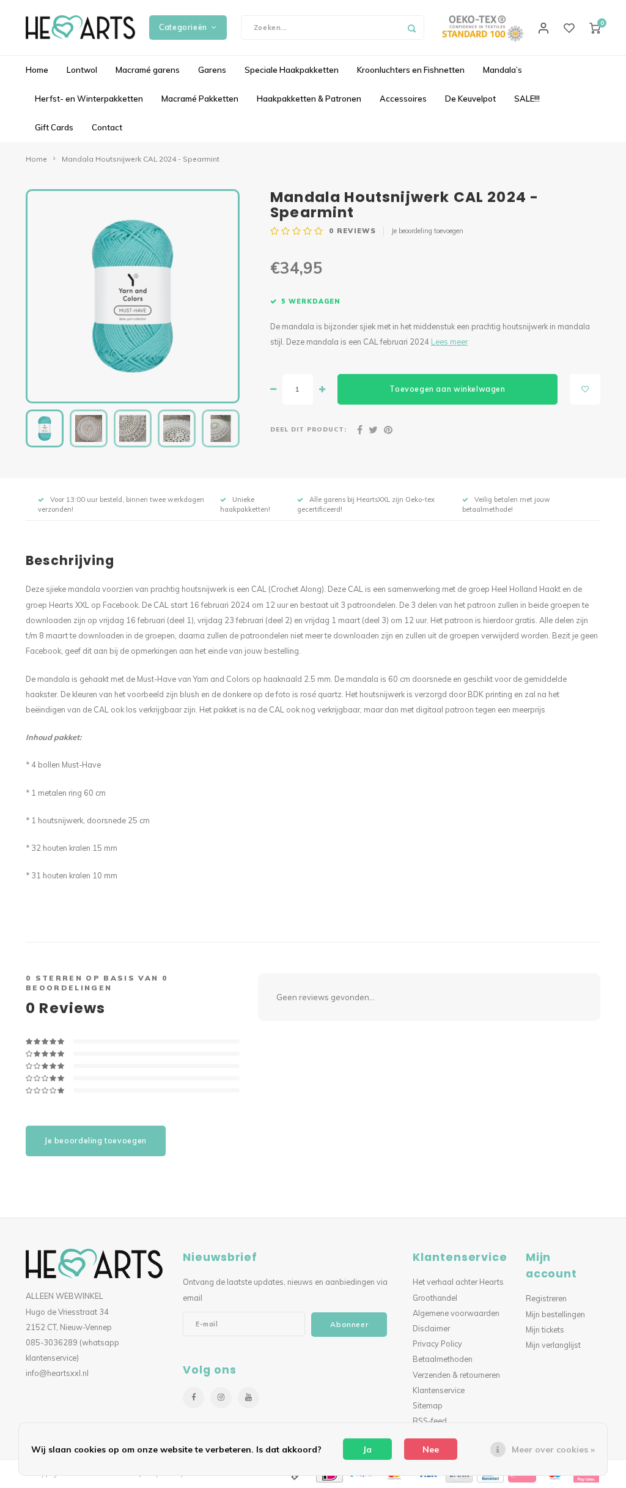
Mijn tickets (545, 1329)
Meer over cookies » (553, 1449)
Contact (107, 127)
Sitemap (428, 1405)
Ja (367, 1449)
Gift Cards (54, 127)
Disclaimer (431, 1328)
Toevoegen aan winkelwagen (447, 389)
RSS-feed (430, 1421)
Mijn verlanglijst (553, 1345)
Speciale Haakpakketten (292, 70)
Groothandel (435, 1298)
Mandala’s (502, 70)
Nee (430, 1449)
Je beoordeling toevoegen (427, 230)
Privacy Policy (437, 1343)
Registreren (546, 1298)
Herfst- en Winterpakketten (89, 98)
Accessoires (403, 98)
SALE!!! (527, 98)
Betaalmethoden (443, 1359)
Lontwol (82, 70)
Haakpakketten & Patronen (309, 98)
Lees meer (449, 341)
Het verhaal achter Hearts (458, 1282)
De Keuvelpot (470, 98)
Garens (212, 70)
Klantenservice (439, 1390)
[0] (594, 27)
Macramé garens (148, 70)
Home (37, 70)
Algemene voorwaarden (456, 1313)
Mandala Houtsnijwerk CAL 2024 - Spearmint (140, 158)
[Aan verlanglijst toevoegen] (585, 389)
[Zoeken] (412, 27)
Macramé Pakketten (199, 98)
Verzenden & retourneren (456, 1375)
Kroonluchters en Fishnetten (411, 70)
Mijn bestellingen (555, 1314)
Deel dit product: (308, 429)
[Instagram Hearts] (221, 1397)
